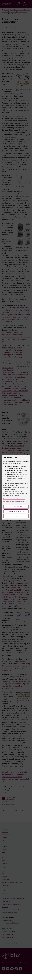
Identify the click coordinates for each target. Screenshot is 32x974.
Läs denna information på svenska (13, 502)
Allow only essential (16, 507)
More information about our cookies (14, 499)
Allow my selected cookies (16, 511)
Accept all (16, 516)
